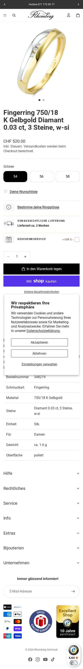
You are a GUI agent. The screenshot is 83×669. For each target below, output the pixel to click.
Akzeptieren (39, 342)
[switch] (73, 663)
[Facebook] (30, 659)
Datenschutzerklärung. (43, 331)
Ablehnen (39, 353)
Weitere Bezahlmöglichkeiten (41, 291)
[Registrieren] (73, 591)
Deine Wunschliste (23, 192)
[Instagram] (37, 659)
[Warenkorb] (78, 15)
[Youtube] (45, 659)
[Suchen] (14, 15)
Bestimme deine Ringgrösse (38, 207)
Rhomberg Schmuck (46, 649)
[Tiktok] (52, 659)
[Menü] (5, 15)
